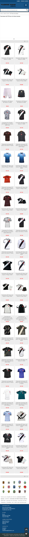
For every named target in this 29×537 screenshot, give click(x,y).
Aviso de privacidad (6, 507)
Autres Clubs (6, 13)
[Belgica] (8, 492)
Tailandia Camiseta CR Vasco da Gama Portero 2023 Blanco (7, 404)
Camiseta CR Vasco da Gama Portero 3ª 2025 (7, 166)
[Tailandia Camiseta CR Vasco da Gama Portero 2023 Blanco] (7, 394)
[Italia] (19, 483)
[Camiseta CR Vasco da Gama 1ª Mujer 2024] (7, 265)
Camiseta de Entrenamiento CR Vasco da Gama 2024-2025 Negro (21, 318)
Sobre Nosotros (5, 521)
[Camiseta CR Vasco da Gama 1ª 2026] (7, 50)
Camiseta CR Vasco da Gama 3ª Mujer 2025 (7, 209)
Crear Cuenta (24, 1)
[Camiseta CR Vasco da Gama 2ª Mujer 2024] (21, 265)
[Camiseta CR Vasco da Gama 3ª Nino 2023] (21, 459)
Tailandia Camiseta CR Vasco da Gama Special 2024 (21, 339)
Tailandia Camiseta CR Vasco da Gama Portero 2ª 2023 (7, 425)
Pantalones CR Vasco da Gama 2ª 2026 (21, 102)
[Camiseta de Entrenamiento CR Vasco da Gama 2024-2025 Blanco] (7, 308)
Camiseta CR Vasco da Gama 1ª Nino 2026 (7, 80)
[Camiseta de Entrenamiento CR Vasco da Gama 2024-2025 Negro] (21, 308)
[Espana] (3, 483)
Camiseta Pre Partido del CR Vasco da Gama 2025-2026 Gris (7, 231)
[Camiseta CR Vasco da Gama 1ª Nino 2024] (7, 287)
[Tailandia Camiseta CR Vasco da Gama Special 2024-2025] (7, 351)
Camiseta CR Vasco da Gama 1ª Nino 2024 (7, 295)
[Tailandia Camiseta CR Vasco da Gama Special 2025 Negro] (21, 136)
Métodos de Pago (6, 515)
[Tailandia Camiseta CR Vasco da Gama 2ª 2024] (7, 243)
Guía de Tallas (5, 516)
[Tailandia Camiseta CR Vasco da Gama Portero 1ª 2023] (21, 373)
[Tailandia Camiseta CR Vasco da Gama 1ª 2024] (21, 222)
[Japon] (19, 492)
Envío (3, 514)
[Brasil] (14, 483)
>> (27, 41)
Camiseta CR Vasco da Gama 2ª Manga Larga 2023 (21, 425)
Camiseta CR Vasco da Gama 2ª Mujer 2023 (21, 446)
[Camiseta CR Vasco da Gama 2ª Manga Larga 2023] (21, 416)
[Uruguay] (3, 487)
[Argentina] (25, 483)
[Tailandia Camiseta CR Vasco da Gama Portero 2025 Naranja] (7, 179)
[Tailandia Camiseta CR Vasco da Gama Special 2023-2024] (7, 330)
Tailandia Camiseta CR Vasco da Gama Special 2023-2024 (7, 339)
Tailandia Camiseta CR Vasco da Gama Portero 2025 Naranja (7, 188)
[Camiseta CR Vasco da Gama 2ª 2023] (21, 351)
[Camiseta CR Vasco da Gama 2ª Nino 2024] (21, 287)
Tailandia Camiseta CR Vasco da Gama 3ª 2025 (7, 145)
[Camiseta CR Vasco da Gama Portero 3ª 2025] (7, 157)
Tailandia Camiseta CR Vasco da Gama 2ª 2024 (7, 252)
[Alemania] (8, 483)
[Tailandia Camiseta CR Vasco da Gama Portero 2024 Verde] (21, 394)
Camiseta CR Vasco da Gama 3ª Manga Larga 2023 (7, 447)
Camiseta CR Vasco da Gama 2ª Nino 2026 (21, 80)
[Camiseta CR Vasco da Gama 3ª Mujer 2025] (7, 200)
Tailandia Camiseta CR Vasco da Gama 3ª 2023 (7, 382)
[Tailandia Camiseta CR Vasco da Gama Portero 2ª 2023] (7, 416)
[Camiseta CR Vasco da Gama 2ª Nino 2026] (21, 71)
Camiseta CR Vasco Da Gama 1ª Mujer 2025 (21, 188)
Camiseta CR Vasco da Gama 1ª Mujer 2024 (7, 274)
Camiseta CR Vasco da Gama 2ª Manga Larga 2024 (21, 253)
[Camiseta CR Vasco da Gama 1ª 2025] (21, 114)
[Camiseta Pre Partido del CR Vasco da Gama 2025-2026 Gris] (7, 222)
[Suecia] (3, 492)
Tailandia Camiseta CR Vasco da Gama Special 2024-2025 (7, 361)
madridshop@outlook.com (8, 530)
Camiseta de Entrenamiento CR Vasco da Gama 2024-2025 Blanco (7, 318)
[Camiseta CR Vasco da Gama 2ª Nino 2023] (7, 459)
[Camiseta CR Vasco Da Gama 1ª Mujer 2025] (21, 179)
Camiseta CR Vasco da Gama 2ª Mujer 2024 (21, 274)
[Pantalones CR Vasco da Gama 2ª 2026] (21, 93)
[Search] (27, 10)
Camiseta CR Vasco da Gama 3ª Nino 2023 (21, 468)
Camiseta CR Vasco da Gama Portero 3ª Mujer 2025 (21, 167)
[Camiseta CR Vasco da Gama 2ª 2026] (21, 50)
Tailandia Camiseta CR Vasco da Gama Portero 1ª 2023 (21, 382)
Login (18, 1)
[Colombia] (25, 487)
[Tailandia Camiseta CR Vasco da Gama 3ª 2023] (7, 373)
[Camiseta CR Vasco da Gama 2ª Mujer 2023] (21, 437)
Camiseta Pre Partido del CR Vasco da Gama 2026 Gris (7, 124)
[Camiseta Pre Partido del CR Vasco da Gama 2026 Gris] (7, 114)
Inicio (1, 13)
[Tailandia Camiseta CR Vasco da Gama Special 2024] (21, 330)
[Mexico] (14, 492)
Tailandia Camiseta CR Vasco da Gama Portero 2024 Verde (21, 404)
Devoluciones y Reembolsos (8, 508)
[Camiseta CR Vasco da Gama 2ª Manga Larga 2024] (21, 243)
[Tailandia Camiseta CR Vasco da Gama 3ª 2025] (7, 136)
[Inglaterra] (8, 487)
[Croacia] (25, 492)
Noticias (4, 523)
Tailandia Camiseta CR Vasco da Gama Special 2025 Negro (21, 145)
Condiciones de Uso (6, 509)
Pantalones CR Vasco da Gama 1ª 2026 (7, 102)
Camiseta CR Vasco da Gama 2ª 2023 (21, 360)
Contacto (4, 528)
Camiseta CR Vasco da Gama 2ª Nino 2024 (21, 295)
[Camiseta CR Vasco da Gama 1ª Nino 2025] (21, 200)
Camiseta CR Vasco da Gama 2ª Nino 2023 (7, 468)
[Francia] (14, 487)
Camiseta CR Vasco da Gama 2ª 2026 (21, 58)
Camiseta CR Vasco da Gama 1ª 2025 (21, 123)
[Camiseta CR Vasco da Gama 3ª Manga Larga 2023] (7, 437)
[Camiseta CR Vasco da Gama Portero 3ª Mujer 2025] (21, 157)
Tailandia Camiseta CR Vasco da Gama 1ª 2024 (21, 231)
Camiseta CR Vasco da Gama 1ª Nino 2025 (21, 209)
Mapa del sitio (5, 522)
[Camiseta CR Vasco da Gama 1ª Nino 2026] (7, 71)
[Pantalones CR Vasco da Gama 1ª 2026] (7, 93)
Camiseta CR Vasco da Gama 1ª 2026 (7, 58)
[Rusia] (19, 487)
